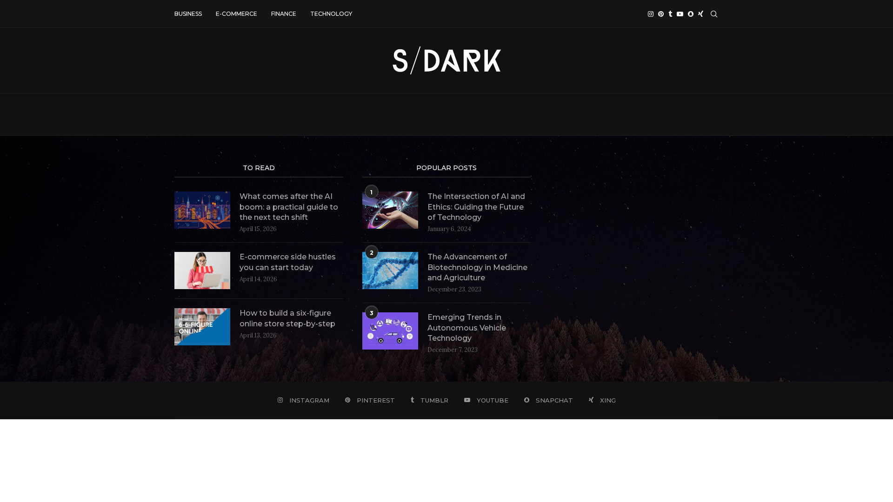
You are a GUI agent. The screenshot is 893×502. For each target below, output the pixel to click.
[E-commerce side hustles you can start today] (202, 270)
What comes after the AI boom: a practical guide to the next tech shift (289, 207)
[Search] (714, 13)
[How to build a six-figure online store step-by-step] (202, 326)
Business (188, 13)
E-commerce (236, 13)
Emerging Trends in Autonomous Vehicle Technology (466, 328)
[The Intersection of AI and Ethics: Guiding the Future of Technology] (390, 210)
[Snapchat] (690, 13)
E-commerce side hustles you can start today (288, 261)
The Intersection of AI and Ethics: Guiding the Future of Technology (476, 207)
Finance (283, 13)
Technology (331, 13)
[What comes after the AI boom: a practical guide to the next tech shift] (202, 210)
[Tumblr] (670, 13)
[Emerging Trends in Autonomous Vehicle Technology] (390, 331)
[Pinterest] (661, 13)
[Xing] (700, 13)
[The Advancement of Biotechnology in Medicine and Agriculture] (390, 270)
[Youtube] (680, 13)
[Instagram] (650, 13)
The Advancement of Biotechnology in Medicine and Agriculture (477, 267)
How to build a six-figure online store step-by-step (287, 318)
